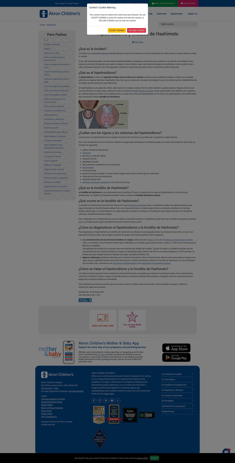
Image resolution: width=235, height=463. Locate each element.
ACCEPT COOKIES (116, 30)
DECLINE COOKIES (136, 30)
